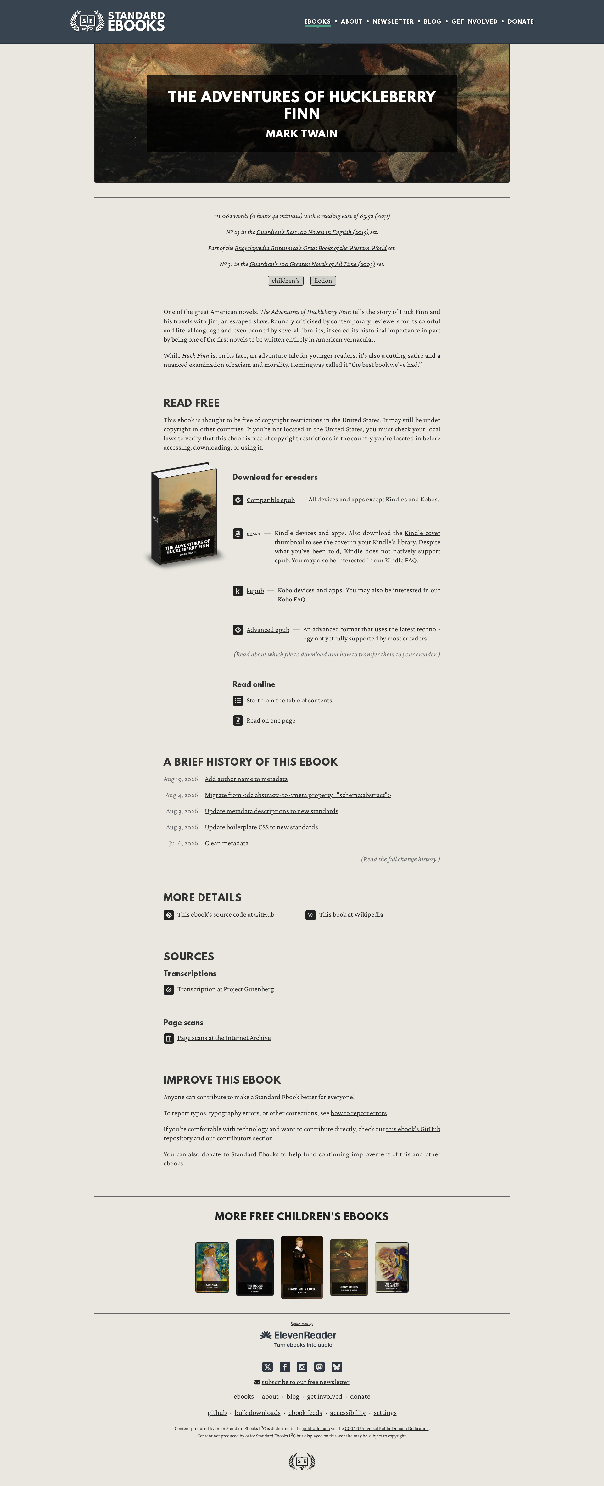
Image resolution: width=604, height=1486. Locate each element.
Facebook (285, 1367)
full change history (412, 859)
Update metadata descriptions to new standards (271, 811)
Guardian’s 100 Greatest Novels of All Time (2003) (312, 264)
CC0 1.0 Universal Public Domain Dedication (387, 1428)
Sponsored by (302, 1323)
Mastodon (319, 1367)
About (352, 21)
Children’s (286, 280)
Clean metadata (227, 843)
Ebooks (318, 21)
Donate (521, 21)
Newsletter (393, 21)
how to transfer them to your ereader (388, 654)
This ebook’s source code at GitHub (225, 914)
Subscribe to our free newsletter (306, 1382)
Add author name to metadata (246, 779)
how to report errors (359, 1113)
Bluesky (337, 1367)
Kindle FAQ (401, 560)
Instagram (302, 1367)
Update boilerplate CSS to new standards (261, 827)
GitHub (217, 1412)
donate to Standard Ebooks (240, 1154)
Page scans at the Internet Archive (224, 1038)
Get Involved (475, 21)
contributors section (245, 1138)
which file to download (297, 654)
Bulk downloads (258, 1412)
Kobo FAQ (291, 599)
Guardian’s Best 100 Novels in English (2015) (312, 232)
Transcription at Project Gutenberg (225, 989)
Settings (385, 1412)
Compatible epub (271, 500)
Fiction (323, 280)
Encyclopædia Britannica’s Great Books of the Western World (311, 248)
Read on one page (271, 720)
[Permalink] (158, 403)
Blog (433, 21)
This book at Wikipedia (351, 914)
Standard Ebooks (117, 21)
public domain (316, 1428)
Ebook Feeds (305, 1412)
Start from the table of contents (289, 700)
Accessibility (348, 1412)
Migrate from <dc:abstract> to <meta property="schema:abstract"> (298, 795)
